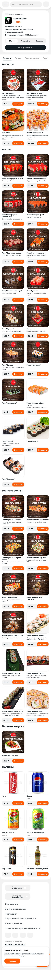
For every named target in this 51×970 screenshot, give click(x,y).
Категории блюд (14, 923)
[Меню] (5, 4)
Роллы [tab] (18, 58)
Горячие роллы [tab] (32, 58)
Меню (11, 41)
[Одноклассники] (23, 935)
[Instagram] (30, 935)
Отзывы (39, 41)
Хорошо (12, 961)
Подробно (25, 41)
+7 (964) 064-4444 (15, 944)
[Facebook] (15, 935)
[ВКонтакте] (8, 935)
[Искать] (39, 4)
